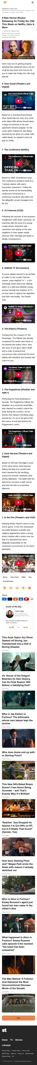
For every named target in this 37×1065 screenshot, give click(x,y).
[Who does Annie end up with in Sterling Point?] (18, 765)
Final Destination (8, 581)
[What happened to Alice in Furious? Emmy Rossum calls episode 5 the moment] (18, 955)
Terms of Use (26, 1050)
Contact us (21, 1053)
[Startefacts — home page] (5, 2)
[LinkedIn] (21, 599)
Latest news (13, 8)
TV (11, 1040)
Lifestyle (6, 1045)
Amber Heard (15, 577)
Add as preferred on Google (11, 33)
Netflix (24, 577)
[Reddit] (15, 599)
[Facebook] (4, 599)
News (5, 1040)
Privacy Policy (6, 1050)
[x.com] (9, 599)
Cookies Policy (16, 1050)
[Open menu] (32, 2)
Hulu (30, 577)
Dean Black (12, 37)
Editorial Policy (6, 1056)
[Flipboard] (26, 599)
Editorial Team (29, 1053)
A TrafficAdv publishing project (22, 1061)
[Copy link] (32, 599)
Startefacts (5, 8)
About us (13, 1053)
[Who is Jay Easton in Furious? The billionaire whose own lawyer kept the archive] (18, 730)
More (18, 1018)
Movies (5, 577)
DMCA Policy (6, 1053)
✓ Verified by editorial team (10, 31)
